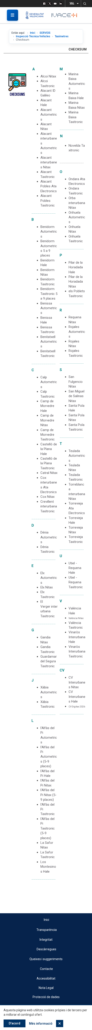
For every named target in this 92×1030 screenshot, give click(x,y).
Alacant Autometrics (48, 114)
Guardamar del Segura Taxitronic (48, 661)
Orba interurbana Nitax (77, 203)
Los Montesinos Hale (48, 867)
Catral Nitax (48, 473)
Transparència (46, 930)
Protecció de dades (46, 997)
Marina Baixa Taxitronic (76, 117)
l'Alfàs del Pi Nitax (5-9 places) (48, 795)
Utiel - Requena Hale (75, 568)
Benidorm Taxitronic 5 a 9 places (48, 293)
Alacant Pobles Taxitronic (47, 200)
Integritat (46, 939)
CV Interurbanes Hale (77, 696)
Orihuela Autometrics (77, 217)
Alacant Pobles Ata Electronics (48, 186)
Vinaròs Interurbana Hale (77, 637)
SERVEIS (45, 32)
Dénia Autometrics (48, 537)
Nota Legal (46, 988)
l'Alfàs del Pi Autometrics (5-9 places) (48, 756)
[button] (84, 3)
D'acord (14, 1023)
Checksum (78, 49)
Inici (32, 32)
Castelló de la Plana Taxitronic (48, 463)
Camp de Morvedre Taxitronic (47, 435)
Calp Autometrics (48, 382)
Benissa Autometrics (48, 308)
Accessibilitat (46, 978)
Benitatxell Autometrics (48, 341)
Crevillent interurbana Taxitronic (48, 506)
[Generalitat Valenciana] (36, 15)
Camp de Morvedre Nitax (47, 420)
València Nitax (76, 618)
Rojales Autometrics (77, 331)
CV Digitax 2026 (77, 706)
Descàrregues (46, 949)
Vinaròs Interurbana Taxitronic (77, 651)
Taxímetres (62, 36)
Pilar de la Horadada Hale (76, 267)
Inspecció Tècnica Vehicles (33, 36)
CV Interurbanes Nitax (77, 682)
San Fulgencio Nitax (76, 381)
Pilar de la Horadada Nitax (76, 281)
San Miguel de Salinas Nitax (76, 396)
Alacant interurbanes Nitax (48, 162)
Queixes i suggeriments (46, 959)
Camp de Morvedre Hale (47, 406)
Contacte (46, 969)
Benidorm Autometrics (48, 231)
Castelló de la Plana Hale (48, 449)
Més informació (40, 1023)
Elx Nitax (46, 587)
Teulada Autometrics (77, 456)
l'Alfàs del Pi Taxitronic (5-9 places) (47, 828)
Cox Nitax (47, 497)
